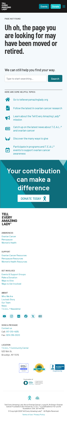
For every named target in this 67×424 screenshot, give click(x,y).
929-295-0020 (13, 334)
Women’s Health (9, 242)
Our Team (6, 302)
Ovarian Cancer (9, 236)
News (4, 305)
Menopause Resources (12, 258)
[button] (44, 6)
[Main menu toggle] (63, 6)
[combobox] (26, 78)
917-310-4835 (12, 331)
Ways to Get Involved (11, 283)
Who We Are (7, 296)
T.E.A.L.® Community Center (15, 347)
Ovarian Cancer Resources (14, 255)
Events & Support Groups (14, 274)
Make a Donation (9, 277)
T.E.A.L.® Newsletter (11, 308)
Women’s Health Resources (14, 261)
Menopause (7, 239)
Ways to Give (8, 280)
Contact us (7, 328)
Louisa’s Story (8, 299)
